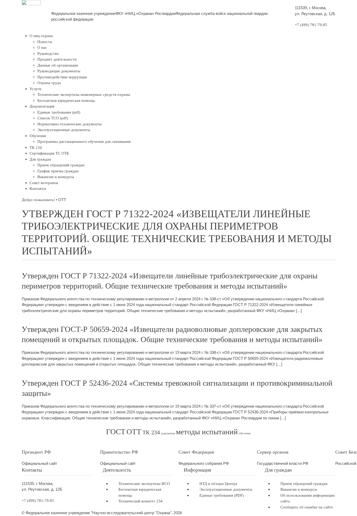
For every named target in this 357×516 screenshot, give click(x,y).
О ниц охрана (41, 36)
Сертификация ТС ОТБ (49, 153)
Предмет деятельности (57, 59)
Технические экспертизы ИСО (144, 484)
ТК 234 (36, 147)
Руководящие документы (58, 71)
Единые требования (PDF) (221, 495)
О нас (42, 47)
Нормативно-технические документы (69, 124)
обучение (245, 433)
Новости (44, 42)
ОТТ (133, 431)
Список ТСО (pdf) (52, 118)
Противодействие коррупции (62, 77)
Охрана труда (49, 83)
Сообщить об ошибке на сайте (306, 507)
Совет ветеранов (44, 183)
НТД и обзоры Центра (218, 484)
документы (168, 433)
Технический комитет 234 (140, 501)
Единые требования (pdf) (58, 112)
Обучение (38, 136)
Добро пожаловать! (38, 200)
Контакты (38, 188)
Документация (42, 106)
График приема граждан (58, 171)
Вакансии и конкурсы (55, 177)
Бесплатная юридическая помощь (66, 100)
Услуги (35, 89)
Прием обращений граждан (60, 165)
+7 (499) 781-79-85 (311, 25)
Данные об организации (57, 65)
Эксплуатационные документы (63, 130)
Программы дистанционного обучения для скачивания (84, 141)
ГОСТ (115, 431)
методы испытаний (207, 431)
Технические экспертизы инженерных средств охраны (83, 94)
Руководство (48, 53)
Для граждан (40, 159)
